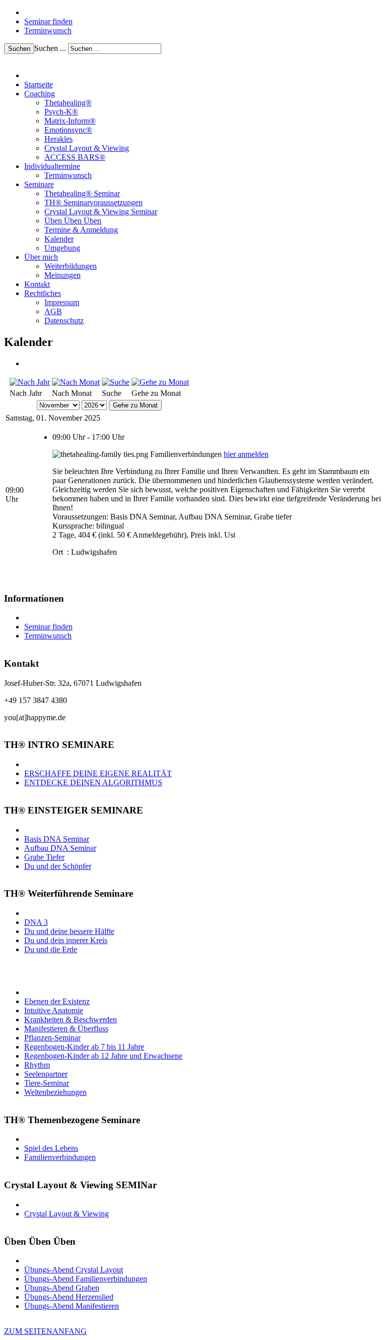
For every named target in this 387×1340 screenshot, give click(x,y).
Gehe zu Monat (135, 405)
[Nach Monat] (76, 382)
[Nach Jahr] (30, 382)
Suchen (19, 48)
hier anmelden (246, 454)
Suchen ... (50, 48)
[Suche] (116, 382)
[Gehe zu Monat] (160, 382)
